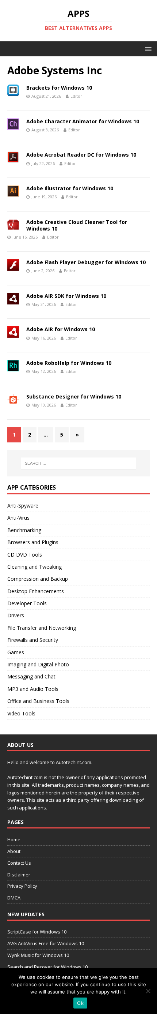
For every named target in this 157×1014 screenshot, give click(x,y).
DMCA (13, 897)
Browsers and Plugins (32, 542)
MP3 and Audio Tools (32, 688)
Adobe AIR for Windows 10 (60, 329)
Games (15, 652)
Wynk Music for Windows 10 (38, 955)
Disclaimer (18, 874)
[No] (148, 991)
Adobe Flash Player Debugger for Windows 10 (86, 262)
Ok (80, 1003)
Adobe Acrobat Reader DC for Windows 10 (81, 154)
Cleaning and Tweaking (34, 566)
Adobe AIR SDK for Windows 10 (66, 295)
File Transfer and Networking (41, 627)
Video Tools (21, 713)
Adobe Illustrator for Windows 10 (69, 188)
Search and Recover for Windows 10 (47, 967)
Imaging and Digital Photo (38, 664)
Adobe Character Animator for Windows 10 (82, 121)
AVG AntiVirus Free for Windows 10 (45, 943)
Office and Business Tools (38, 700)
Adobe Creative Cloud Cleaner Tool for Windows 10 (76, 225)
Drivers (15, 615)
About (13, 851)
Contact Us (19, 863)
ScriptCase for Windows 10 (36, 931)
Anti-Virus (18, 517)
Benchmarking (24, 530)
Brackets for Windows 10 (59, 87)
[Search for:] (79, 463)
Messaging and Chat (31, 676)
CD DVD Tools (24, 554)
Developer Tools (27, 603)
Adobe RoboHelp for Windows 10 (68, 362)
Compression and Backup (37, 578)
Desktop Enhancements (35, 591)
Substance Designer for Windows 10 (73, 396)
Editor (76, 96)
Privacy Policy (22, 886)
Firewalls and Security (32, 639)
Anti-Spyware (22, 505)
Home (13, 839)
